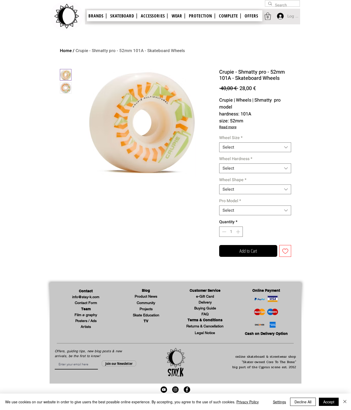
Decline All (302, 401)
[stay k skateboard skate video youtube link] (164, 389)
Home (66, 50)
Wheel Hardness (235, 158)
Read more (227, 127)
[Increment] (238, 232)
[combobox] (255, 147)
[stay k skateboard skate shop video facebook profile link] (187, 389)
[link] (268, 16)
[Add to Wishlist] (285, 251)
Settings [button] (279, 401)
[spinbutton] (231, 232)
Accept (328, 401)
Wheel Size (231, 137)
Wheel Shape (232, 179)
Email (57, 359)
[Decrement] (223, 232)
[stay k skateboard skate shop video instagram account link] (175, 389)
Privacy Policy (247, 401)
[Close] (345, 402)
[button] (205, 291)
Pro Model (230, 200)
